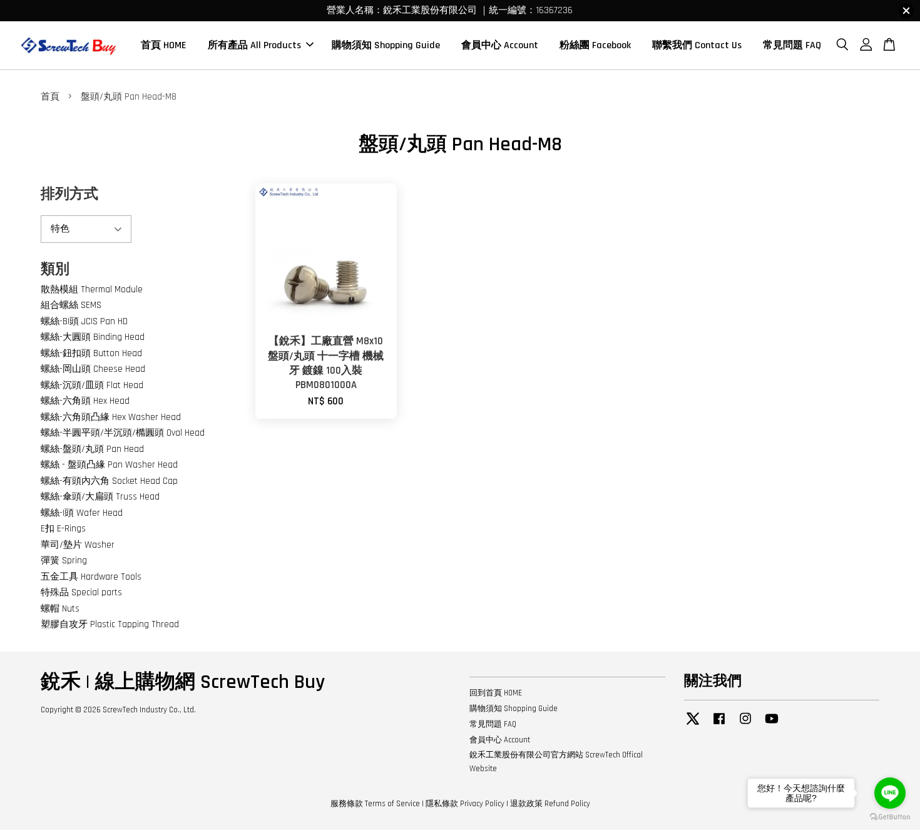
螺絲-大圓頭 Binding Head (93, 337)
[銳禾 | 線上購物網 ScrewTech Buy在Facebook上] (719, 725)
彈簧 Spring (64, 560)
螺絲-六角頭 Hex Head (85, 401)
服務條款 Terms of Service (375, 804)
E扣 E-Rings (63, 529)
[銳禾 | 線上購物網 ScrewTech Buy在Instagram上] (745, 725)
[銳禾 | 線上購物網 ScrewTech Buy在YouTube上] (771, 725)
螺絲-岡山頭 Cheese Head (93, 369)
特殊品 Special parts (81, 592)
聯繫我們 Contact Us (697, 45)
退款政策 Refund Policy (550, 804)
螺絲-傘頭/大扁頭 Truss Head (100, 497)
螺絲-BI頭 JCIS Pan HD (84, 321)
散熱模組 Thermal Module (92, 289)
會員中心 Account (499, 45)
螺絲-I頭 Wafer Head (82, 513)
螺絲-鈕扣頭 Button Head (91, 353)
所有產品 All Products (254, 45)
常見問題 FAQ (792, 45)
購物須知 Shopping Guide (386, 45)
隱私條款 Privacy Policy (465, 804)
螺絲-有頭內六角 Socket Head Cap (109, 481)
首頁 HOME (164, 45)
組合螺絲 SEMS (71, 305)
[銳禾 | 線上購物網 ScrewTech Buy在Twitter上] (693, 725)
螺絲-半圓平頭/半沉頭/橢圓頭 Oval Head (123, 433)
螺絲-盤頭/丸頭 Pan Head (92, 449)
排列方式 (69, 194)
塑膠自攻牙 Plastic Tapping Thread (110, 624)
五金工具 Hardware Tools (91, 577)
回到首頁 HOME (495, 693)
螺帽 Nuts (60, 609)
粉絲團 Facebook (595, 45)
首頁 (50, 97)
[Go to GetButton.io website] (890, 817)
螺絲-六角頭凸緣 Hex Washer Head (111, 417)
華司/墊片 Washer (78, 545)
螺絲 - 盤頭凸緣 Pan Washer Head (109, 465)
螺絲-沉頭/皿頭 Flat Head (92, 385)
